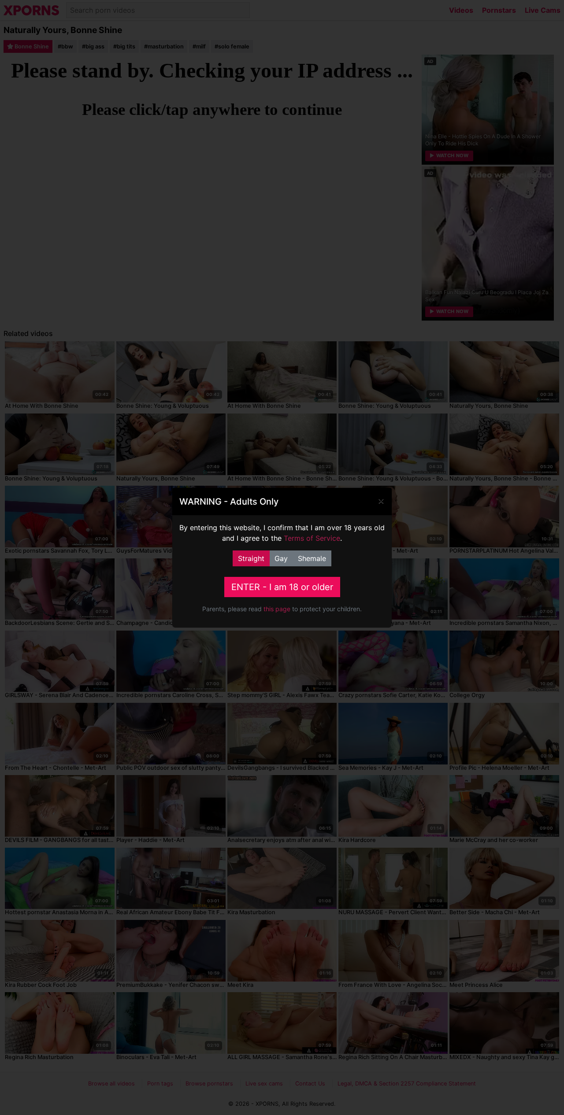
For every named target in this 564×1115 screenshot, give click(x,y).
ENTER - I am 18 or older (282, 587)
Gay (281, 558)
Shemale (312, 558)
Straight (251, 558)
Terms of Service (312, 538)
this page (276, 609)
